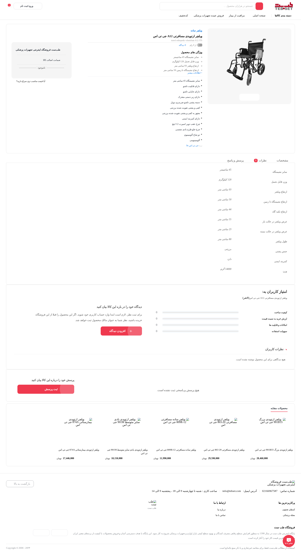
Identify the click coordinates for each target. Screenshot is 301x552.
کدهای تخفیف (288, 509)
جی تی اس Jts (192, 145)
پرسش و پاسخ (235, 160)
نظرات (261, 160)
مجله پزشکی (289, 515)
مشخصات (282, 160)
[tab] (285, 160)
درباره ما (221, 509)
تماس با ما (221, 515)
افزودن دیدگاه (117, 330)
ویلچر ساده (196, 30)
